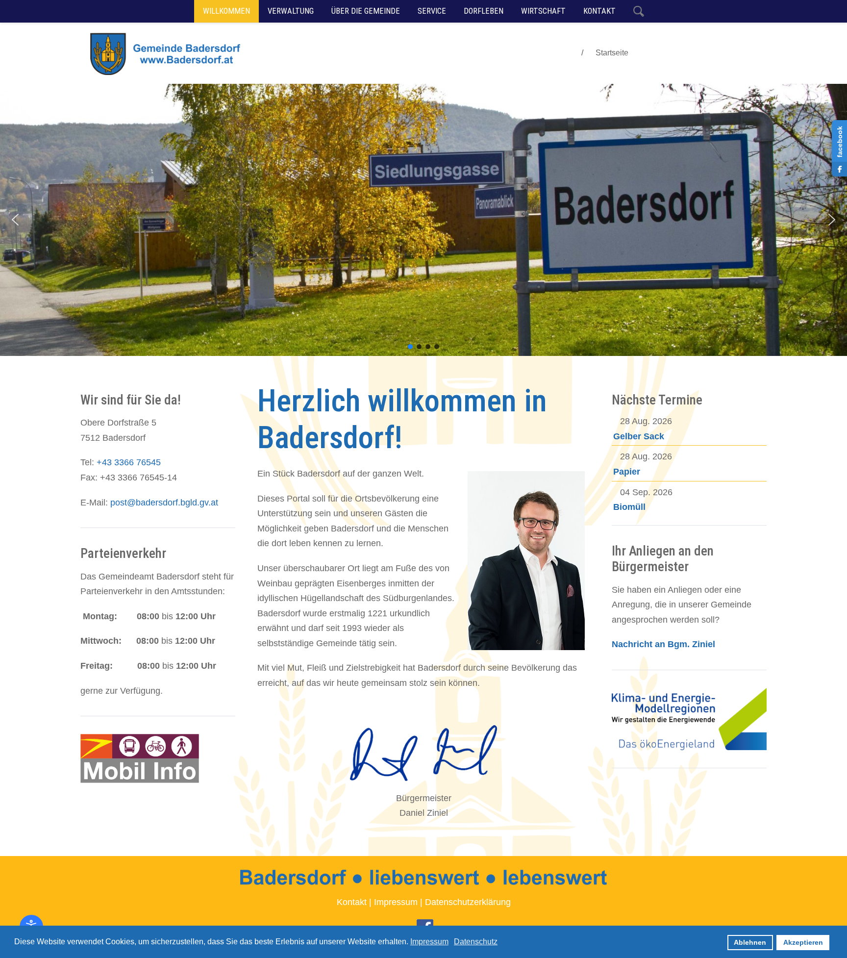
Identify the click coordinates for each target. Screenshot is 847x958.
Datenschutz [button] (476, 941)
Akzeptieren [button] (803, 942)
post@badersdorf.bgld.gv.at (164, 502)
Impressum (396, 902)
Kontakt (352, 902)
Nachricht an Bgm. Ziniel (663, 644)
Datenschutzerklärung (468, 902)
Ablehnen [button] (750, 942)
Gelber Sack (638, 436)
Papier (626, 472)
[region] (423, 220)
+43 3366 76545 (129, 462)
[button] (15, 219)
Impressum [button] (429, 941)
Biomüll (629, 507)
